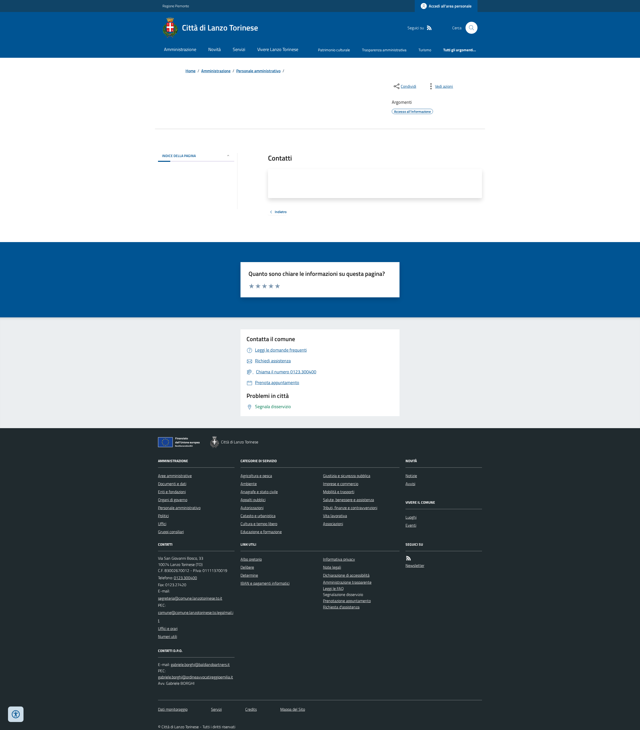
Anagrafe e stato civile (259, 492)
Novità (214, 49)
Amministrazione (180, 49)
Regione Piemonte (175, 6)
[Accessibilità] (16, 714)
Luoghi (411, 517)
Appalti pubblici (253, 500)
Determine (249, 575)
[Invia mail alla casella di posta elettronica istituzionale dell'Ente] (190, 598)
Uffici (162, 524)
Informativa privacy (339, 559)
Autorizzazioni (252, 508)
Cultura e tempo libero (258, 524)
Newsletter (415, 565)
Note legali (332, 567)
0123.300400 (185, 578)
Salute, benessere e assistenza (348, 500)
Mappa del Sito (292, 709)
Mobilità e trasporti (338, 492)
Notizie (411, 476)
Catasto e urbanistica (258, 516)
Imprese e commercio (340, 484)
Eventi (411, 525)
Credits (251, 709)
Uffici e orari (168, 628)
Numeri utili (167, 636)
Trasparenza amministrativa (384, 50)
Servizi (239, 49)
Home (191, 71)
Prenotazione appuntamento (347, 601)
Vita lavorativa (335, 516)
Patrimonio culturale (334, 50)
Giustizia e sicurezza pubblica (346, 476)
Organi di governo (172, 500)
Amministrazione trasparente (347, 582)
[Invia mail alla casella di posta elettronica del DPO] (200, 664)
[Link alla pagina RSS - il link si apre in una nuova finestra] (429, 28)
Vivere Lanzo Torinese (277, 49)
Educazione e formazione (261, 532)
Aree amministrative (175, 476)
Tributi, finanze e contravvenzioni (350, 508)
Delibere (247, 567)
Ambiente (248, 484)
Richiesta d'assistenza (341, 607)
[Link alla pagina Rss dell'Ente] (409, 558)
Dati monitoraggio (173, 709)
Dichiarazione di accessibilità (346, 575)
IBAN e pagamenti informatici (265, 583)
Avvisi (410, 484)
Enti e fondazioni (172, 492)
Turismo (424, 50)
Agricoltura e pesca (256, 476)
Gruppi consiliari (171, 532)
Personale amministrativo (258, 71)
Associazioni (333, 524)
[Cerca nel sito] (470, 28)
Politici (163, 516)
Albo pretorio (251, 559)
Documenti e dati (172, 484)
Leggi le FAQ (333, 588)
